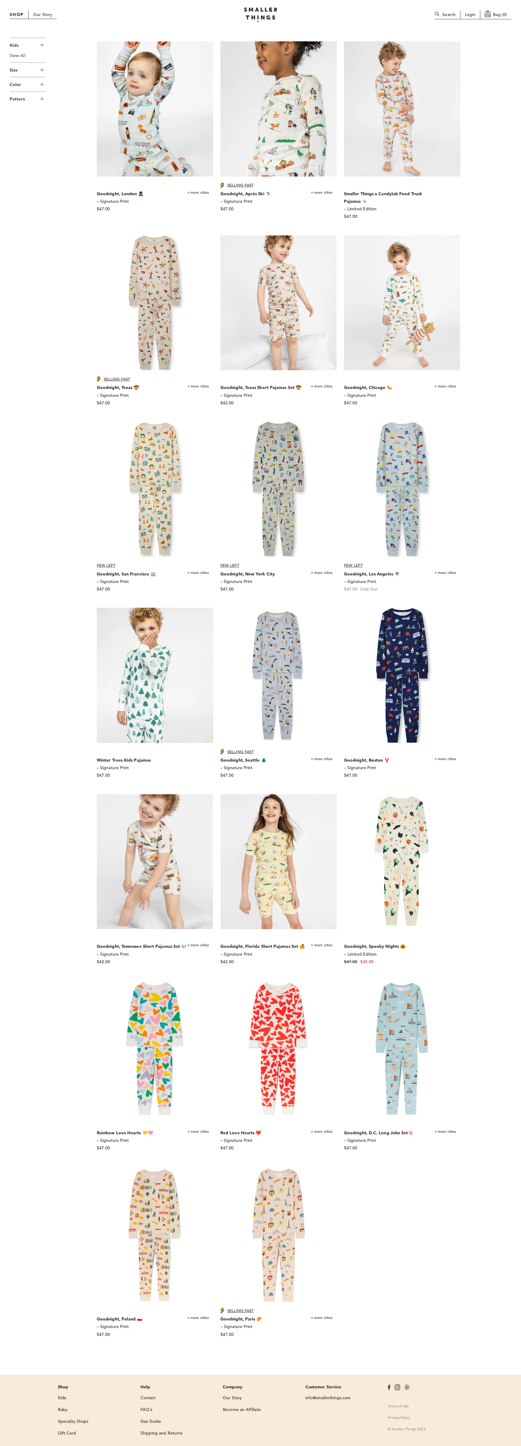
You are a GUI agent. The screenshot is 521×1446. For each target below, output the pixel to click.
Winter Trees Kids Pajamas (124, 760)
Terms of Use (398, 1405)
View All (17, 55)
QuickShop (203, 48)
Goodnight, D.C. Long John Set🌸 (378, 1132)
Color (15, 84)
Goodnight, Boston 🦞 (367, 760)
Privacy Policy (399, 1417)
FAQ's (146, 1409)
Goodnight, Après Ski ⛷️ (245, 193)
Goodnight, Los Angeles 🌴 (372, 574)
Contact (148, 1397)
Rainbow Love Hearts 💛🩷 (125, 1132)
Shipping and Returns (162, 1433)
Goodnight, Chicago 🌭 (368, 387)
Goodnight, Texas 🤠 (118, 387)
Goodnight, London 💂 (120, 193)
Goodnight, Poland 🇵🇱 (120, 1319)
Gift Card (67, 1433)
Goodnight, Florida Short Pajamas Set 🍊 (262, 946)
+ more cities (198, 192)
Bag (500, 14)
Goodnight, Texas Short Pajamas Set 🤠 (260, 387)
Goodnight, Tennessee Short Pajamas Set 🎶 (142, 946)
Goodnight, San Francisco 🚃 (126, 574)
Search (449, 14)
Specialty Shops (73, 1421)
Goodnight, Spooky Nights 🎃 (375, 946)
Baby (63, 1409)
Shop (17, 14)
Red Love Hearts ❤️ (240, 1132)
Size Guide (151, 1421)
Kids (14, 45)
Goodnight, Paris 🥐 (241, 1319)
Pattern (17, 99)
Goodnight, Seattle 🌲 (243, 760)
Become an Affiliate (242, 1409)
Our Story (42, 14)
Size (14, 70)
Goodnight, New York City (247, 574)
